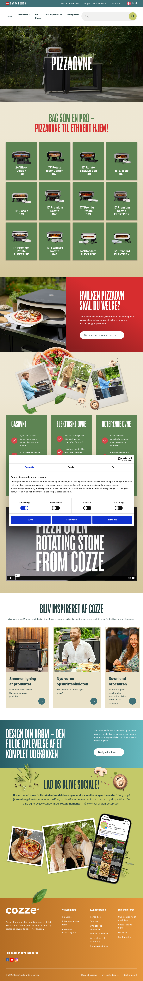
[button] (115, 3)
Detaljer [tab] (71, 467)
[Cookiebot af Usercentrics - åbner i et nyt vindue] (120, 459)
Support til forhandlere (94, 3)
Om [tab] (113, 467)
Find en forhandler (70, 3)
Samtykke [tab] (29, 467)
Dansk (134, 3)
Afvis (30, 519)
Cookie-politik (130, 974)
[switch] (56, 508)
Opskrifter (123, 932)
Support (114, 3)
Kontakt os (95, 916)
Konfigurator (73, 14)
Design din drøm (107, 752)
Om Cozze (38, 16)
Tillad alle (112, 519)
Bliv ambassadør (89, 974)
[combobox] (131, 3)
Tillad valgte (71, 519)
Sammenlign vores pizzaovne (100, 335)
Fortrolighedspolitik (110, 974)
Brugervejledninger (99, 945)
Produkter (23, 14)
